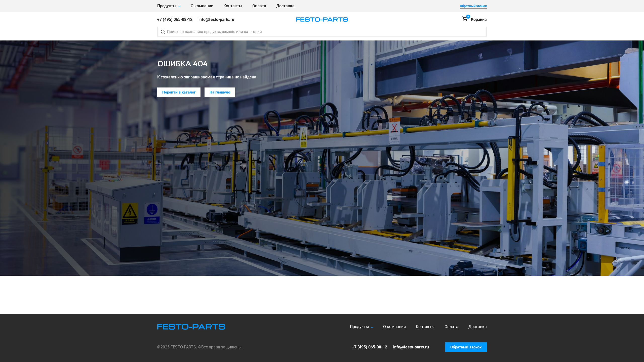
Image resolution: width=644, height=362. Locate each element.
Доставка (285, 6)
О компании (202, 6)
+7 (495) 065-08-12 (174, 19)
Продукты (166, 6)
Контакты (232, 6)
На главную (220, 92)
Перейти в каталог (178, 92)
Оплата (259, 6)
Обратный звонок (473, 6)
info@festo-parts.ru (216, 19)
